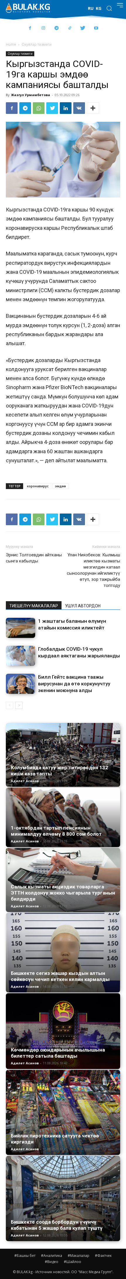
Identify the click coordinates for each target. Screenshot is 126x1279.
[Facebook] (30, 28)
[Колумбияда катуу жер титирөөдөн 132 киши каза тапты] (63, 755)
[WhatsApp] (39, 108)
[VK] (79, 108)
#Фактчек (103, 1255)
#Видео (51, 1261)
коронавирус (38, 486)
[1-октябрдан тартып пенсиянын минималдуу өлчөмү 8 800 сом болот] (63, 817)
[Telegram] (56, 28)
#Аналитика (51, 1255)
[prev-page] (9, 705)
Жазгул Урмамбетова (30, 95)
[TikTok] (69, 28)
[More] (93, 108)
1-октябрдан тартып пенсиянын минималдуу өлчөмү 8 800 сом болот (56, 831)
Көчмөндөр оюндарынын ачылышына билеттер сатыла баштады (58, 1053)
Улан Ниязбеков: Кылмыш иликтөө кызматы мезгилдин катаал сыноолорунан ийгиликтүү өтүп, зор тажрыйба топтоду (93, 570)
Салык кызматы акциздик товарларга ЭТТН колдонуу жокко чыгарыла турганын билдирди (63, 893)
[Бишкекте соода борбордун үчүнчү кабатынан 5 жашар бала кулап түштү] (63, 1198)
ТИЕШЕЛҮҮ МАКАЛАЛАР (33, 606)
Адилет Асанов (25, 781)
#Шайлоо (72, 1261)
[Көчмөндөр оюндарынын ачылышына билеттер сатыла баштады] (63, 1031)
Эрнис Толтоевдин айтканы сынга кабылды (34, 558)
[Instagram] (43, 28)
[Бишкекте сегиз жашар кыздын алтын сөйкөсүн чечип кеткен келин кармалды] (63, 952)
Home (11, 44)
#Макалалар (78, 1255)
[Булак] (28, 8)
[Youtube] (96, 28)
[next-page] (19, 705)
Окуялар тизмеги (37, 44)
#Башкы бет (24, 1255)
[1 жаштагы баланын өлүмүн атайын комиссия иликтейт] (20, 628)
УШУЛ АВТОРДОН (83, 606)
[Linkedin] (65, 108)
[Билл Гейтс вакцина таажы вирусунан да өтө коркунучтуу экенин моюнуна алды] (20, 684)
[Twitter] (83, 28)
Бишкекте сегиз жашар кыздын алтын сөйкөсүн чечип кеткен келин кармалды (60, 976)
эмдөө (60, 486)
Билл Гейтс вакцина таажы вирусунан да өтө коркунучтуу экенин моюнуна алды (74, 683)
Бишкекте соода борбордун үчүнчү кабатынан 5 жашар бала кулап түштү (57, 1225)
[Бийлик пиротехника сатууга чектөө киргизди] (63, 1112)
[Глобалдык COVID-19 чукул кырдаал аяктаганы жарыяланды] (20, 656)
